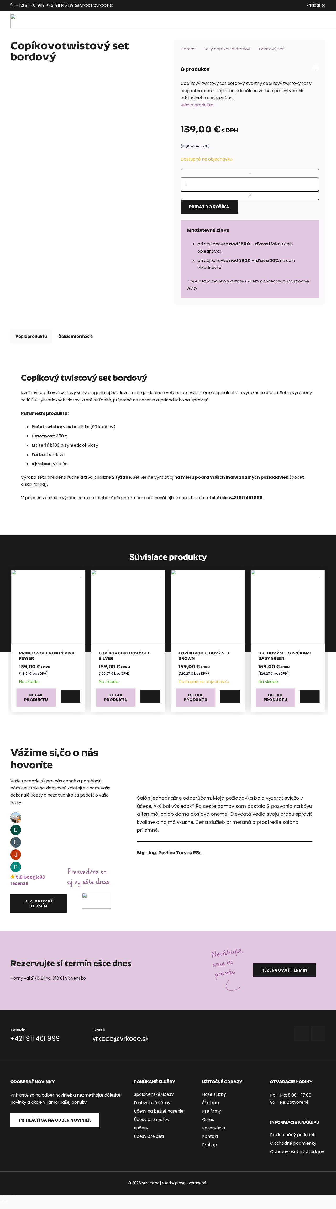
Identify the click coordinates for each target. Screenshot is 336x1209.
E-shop (209, 1145)
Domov (188, 49)
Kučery (141, 1128)
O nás (208, 1120)
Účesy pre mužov (151, 1120)
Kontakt (210, 1136)
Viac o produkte (197, 105)
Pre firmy (211, 1111)
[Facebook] (301, 1033)
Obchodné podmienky (293, 1143)
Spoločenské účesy (154, 1094)
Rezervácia (213, 1128)
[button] (70, 696)
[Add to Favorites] (315, 68)
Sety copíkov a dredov (227, 49)
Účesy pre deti (149, 1136)
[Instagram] (318, 1033)
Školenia (210, 1103)
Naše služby (214, 1094)
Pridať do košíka (209, 207)
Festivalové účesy (152, 1103)
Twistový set (271, 49)
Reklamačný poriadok (292, 1135)
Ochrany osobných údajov (297, 1152)
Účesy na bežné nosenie (158, 1111)
